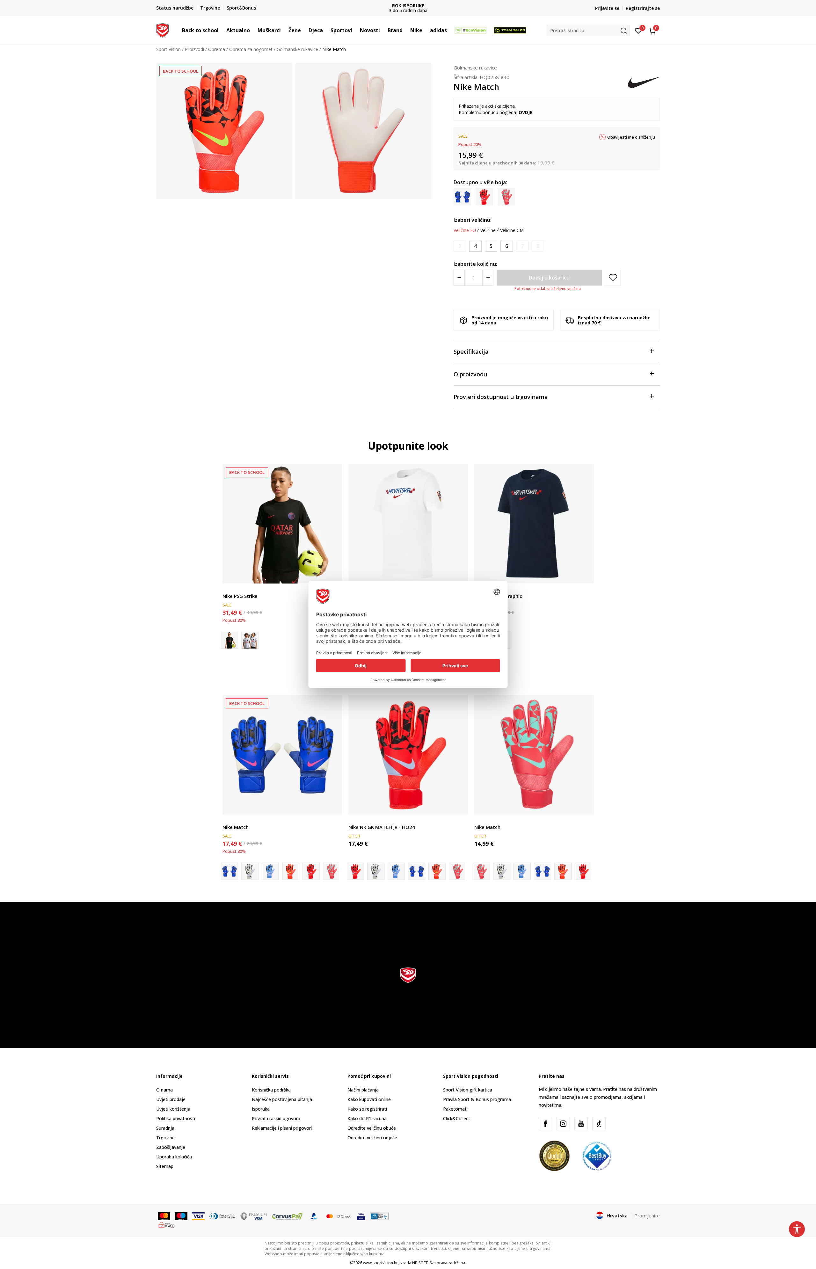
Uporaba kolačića (174, 1157)
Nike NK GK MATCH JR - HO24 (381, 827)
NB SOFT (420, 1262)
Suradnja (165, 1128)
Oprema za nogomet (251, 49)
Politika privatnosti (175, 1118)
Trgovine (165, 1138)
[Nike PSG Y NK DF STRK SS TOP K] (250, 640)
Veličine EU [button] (465, 230)
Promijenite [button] (647, 1215)
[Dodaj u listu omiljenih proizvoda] (333, 574)
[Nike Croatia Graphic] (408, 524)
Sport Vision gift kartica (467, 1090)
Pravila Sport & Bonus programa (477, 1099)
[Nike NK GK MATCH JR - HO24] (250, 871)
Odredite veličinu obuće (371, 1128)
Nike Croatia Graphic (498, 596)
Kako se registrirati (367, 1109)
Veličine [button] (488, 230)
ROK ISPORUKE (408, 5)
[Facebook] (545, 1123)
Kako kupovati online (369, 1099)
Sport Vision (168, 49)
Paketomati (455, 1109)
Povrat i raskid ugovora (276, 1118)
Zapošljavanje (170, 1147)
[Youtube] (581, 1123)
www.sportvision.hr (380, 1262)
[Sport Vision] (162, 29)
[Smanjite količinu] (459, 278)
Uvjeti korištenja (173, 1109)
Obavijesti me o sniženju (631, 137)
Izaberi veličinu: (473, 220)
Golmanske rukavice (297, 49)
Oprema (216, 49)
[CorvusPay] (287, 1215)
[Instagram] (563, 1123)
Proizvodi (194, 49)
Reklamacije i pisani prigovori (282, 1128)
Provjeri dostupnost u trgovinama (501, 397)
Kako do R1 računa (367, 1118)
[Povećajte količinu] (487, 278)
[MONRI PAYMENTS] (166, 1224)
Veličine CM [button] (512, 230)
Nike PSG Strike (240, 596)
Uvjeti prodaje (171, 1099)
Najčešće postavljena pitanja (282, 1099)
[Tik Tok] (599, 1123)
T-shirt (229, 589)
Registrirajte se (643, 8)
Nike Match (235, 827)
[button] (222, 30)
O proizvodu (470, 374)
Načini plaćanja (363, 1090)
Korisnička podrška (271, 1090)
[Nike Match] (282, 755)
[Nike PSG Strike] (282, 524)
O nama (164, 1090)
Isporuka (261, 1109)
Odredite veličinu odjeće (372, 1138)
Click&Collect (456, 1118)
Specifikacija (471, 351)
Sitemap (164, 1166)
